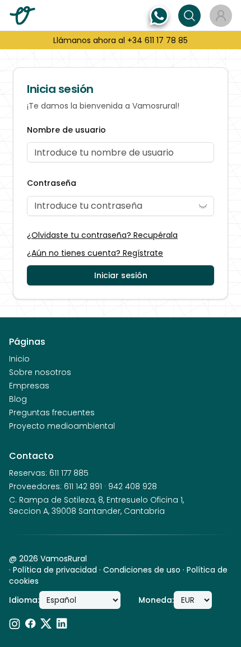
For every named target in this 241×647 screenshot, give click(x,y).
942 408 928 (132, 486)
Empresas (29, 385)
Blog (18, 399)
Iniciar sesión (120, 275)
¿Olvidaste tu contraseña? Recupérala (102, 235)
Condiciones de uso (141, 569)
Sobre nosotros (40, 372)
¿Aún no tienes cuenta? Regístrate (95, 253)
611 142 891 (83, 486)
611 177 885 (69, 473)
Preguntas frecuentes (52, 412)
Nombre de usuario (66, 130)
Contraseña (51, 183)
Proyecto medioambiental (62, 426)
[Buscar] (189, 15)
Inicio (19, 358)
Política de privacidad (55, 569)
